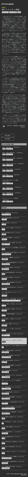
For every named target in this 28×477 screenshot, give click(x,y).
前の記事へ (8, 135)
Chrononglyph (7, 4)
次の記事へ (8, 138)
